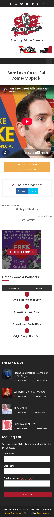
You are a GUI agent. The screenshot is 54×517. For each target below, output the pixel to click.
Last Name (9, 465)
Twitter (33, 191)
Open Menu (49, 61)
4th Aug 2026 (40, 412)
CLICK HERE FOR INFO (21, 252)
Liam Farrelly (27, 219)
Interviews (14, 288)
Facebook (22, 191)
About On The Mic (13, 513)
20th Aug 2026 (41, 396)
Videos (39, 288)
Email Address (18, 478)
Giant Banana (42, 513)
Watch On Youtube (26, 164)
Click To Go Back (26, 169)
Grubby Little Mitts (27, 209)
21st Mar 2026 (41, 429)
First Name (9, 453)
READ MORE (22, 381)
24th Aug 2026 (41, 381)
